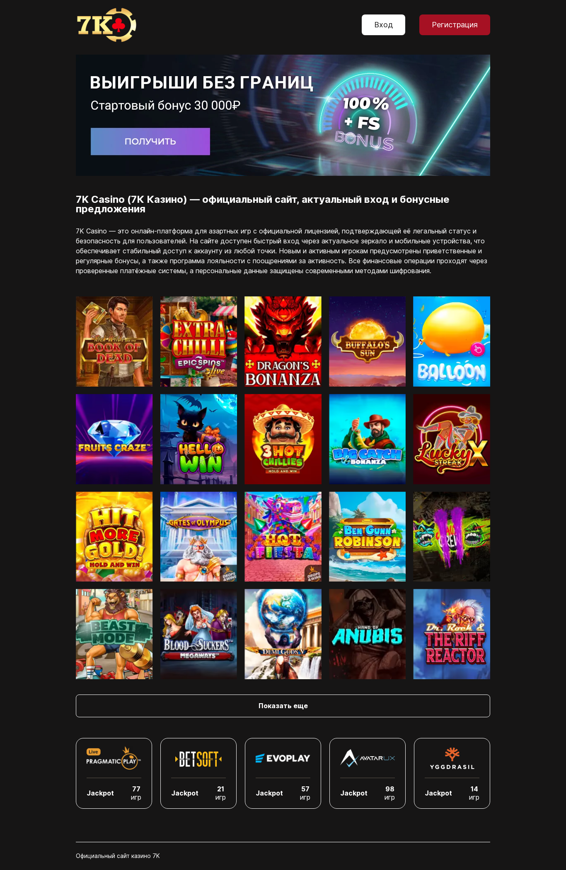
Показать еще (283, 706)
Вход (383, 24)
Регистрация (455, 24)
